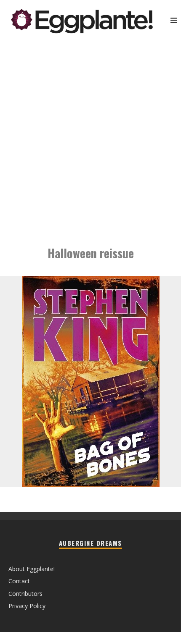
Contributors (25, 594)
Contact (19, 581)
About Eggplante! (31, 569)
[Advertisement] (90, 136)
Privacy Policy (26, 606)
